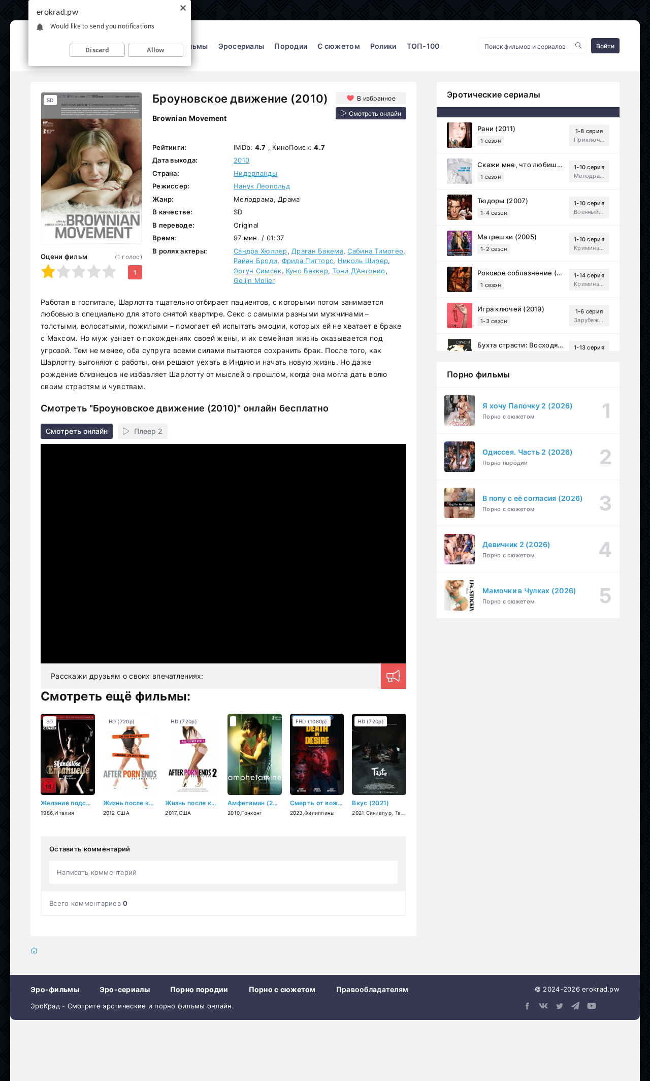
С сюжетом (338, 46)
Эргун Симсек (257, 271)
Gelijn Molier (254, 280)
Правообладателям (372, 989)
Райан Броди (255, 261)
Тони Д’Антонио (359, 271)
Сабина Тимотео (375, 251)
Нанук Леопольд (262, 186)
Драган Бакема (317, 251)
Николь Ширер (363, 261)
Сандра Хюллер (260, 251)
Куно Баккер (307, 271)
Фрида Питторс (308, 261)
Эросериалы (241, 46)
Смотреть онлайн (77, 431)
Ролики (383, 46)
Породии (290, 46)
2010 (241, 160)
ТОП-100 (423, 46)
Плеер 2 (148, 431)
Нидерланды (255, 173)
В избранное (376, 98)
